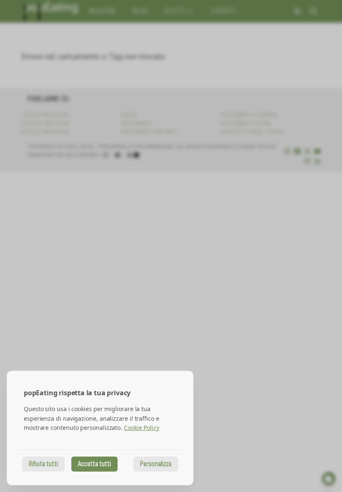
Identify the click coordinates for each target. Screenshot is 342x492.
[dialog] (100, 428)
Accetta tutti (94, 463)
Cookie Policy (141, 428)
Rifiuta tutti (43, 463)
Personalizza (155, 463)
